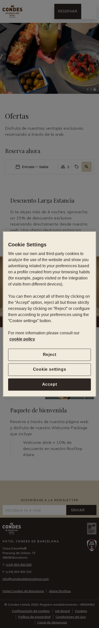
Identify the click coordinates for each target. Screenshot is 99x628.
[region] (50, 314)
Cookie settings (49, 369)
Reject (49, 354)
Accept (49, 384)
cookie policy (22, 339)
